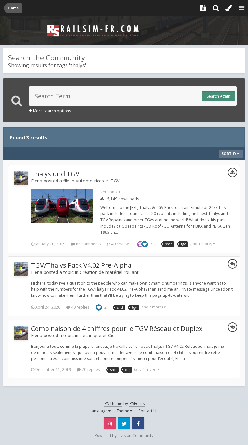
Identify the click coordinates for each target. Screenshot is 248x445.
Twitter (124, 423)
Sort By (229, 153)
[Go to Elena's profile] (21, 178)
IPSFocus (137, 403)
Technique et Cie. (98, 335)
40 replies (79, 307)
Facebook (138, 423)
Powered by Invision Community (124, 435)
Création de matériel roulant (109, 272)
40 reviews (120, 244)
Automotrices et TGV (97, 181)
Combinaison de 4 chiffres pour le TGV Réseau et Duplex (116, 328)
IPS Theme (113, 403)
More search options (51, 111)
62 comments (88, 244)
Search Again (218, 96)
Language (99, 411)
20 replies (90, 369)
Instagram (110, 423)
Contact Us (148, 411)
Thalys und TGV (55, 174)
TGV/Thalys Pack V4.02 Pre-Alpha (81, 265)
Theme (123, 411)
